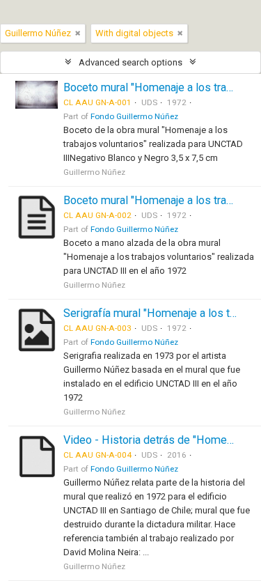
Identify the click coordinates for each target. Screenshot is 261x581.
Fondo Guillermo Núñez (134, 116)
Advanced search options (130, 62)
